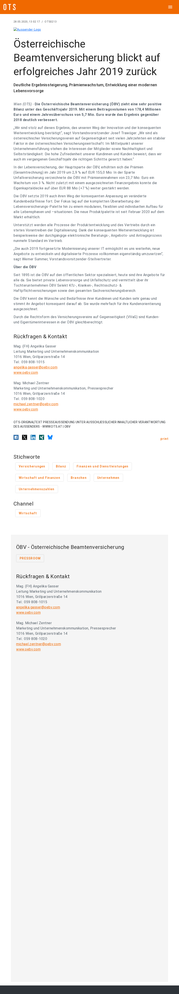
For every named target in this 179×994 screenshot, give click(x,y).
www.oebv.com (26, 372)
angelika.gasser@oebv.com (35, 367)
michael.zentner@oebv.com (36, 404)
